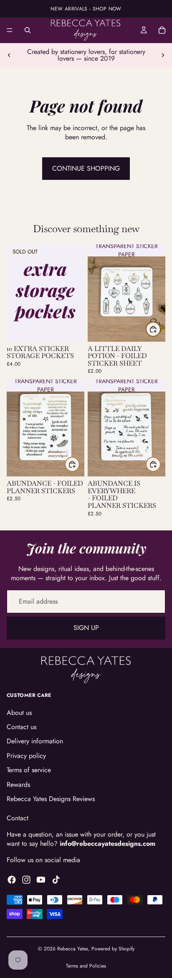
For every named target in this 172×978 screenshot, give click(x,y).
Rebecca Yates (72, 948)
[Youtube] (41, 880)
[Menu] (9, 30)
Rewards (18, 784)
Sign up (86, 627)
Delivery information (35, 741)
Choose (160, 329)
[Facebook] (12, 880)
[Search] (27, 30)
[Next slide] (163, 55)
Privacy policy (26, 755)
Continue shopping (86, 168)
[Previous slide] (9, 55)
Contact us (21, 727)
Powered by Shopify (112, 948)
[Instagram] (26, 880)
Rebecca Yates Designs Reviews (51, 799)
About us (19, 712)
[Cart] (162, 30)
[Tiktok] (56, 880)
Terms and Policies (86, 966)
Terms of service (29, 770)
